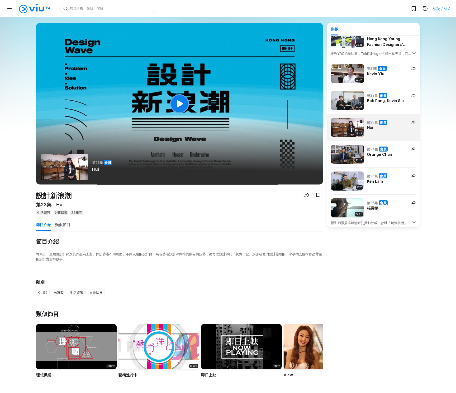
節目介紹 (43, 224)
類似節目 (62, 224)
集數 (334, 28)
